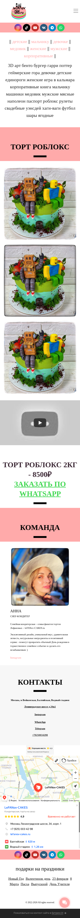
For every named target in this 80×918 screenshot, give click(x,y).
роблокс (50, 101)
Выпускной (39, 884)
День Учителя (59, 884)
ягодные (46, 115)
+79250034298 (40, 735)
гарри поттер (59, 65)
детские (19, 41)
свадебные (15, 108)
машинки (15, 94)
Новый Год (16, 879)
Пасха (25, 884)
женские (38, 48)
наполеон (16, 101)
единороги (15, 79)
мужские (58, 48)
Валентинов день (38, 879)
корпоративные (38, 55)
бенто (27, 65)
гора (36, 72)
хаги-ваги (51, 108)
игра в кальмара (59, 79)
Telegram (40, 728)
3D (10, 65)
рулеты (66, 101)
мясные (67, 94)
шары (31, 115)
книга (45, 86)
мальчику (40, 41)
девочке (60, 41)
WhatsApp (40, 722)
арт (18, 65)
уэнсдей (33, 108)
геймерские (19, 72)
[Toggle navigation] (75, 11)
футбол (68, 108)
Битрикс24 (57, 912)
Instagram (15, 657)
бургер (40, 65)
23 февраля (60, 879)
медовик (18, 48)
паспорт (34, 101)
